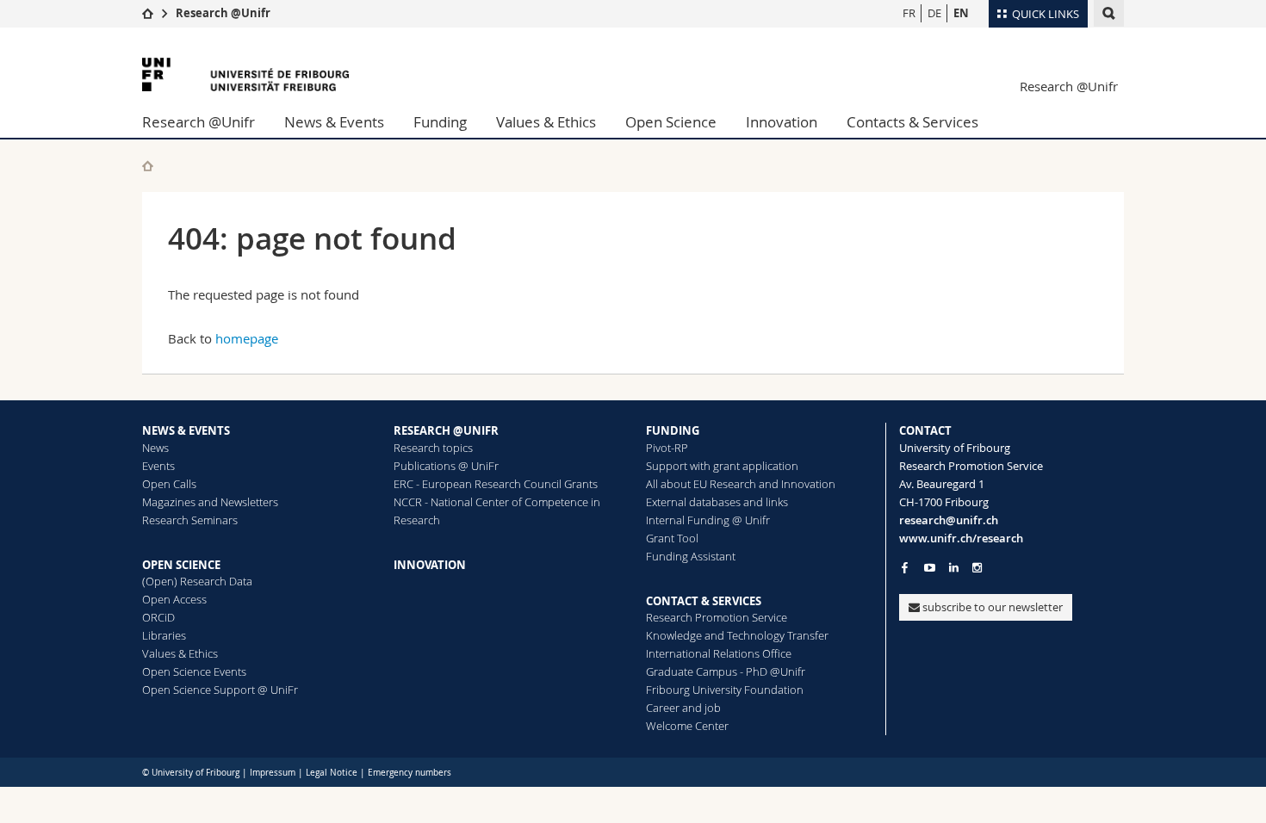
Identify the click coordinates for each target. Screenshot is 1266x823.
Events (158, 465)
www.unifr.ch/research (961, 538)
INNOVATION (430, 564)
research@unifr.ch (948, 520)
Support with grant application (722, 465)
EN (961, 13)
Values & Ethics (546, 122)
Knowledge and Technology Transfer (737, 635)
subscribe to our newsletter (991, 607)
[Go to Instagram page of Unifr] (977, 567)
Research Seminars (190, 520)
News (155, 447)
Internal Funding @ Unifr (708, 520)
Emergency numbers (409, 772)
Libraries (164, 635)
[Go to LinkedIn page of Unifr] (954, 567)
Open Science (671, 122)
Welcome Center (687, 725)
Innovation (781, 122)
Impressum (272, 772)
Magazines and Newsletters (210, 502)
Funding (440, 122)
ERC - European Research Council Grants (496, 484)
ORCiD (158, 617)
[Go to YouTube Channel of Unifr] (929, 567)
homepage (246, 338)
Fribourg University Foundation (725, 689)
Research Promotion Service (716, 617)
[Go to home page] (147, 13)
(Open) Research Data (197, 581)
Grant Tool (672, 538)
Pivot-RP (667, 447)
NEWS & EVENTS (186, 430)
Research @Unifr (223, 13)
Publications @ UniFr (446, 465)
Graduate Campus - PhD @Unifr (725, 671)
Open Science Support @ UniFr (220, 689)
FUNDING (672, 430)
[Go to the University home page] (245, 74)
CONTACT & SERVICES (703, 601)
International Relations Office (718, 653)
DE (934, 13)
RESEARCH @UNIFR (446, 430)
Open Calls (169, 484)
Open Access (174, 599)
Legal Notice (331, 772)
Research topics (433, 447)
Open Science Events (194, 671)
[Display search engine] (1109, 13)
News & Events (334, 122)
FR (909, 13)
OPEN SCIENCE (181, 564)
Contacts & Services (912, 122)
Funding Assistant (690, 556)
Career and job (683, 707)
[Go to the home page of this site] (147, 166)
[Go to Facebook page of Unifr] (904, 567)
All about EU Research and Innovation (740, 484)
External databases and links (717, 502)
